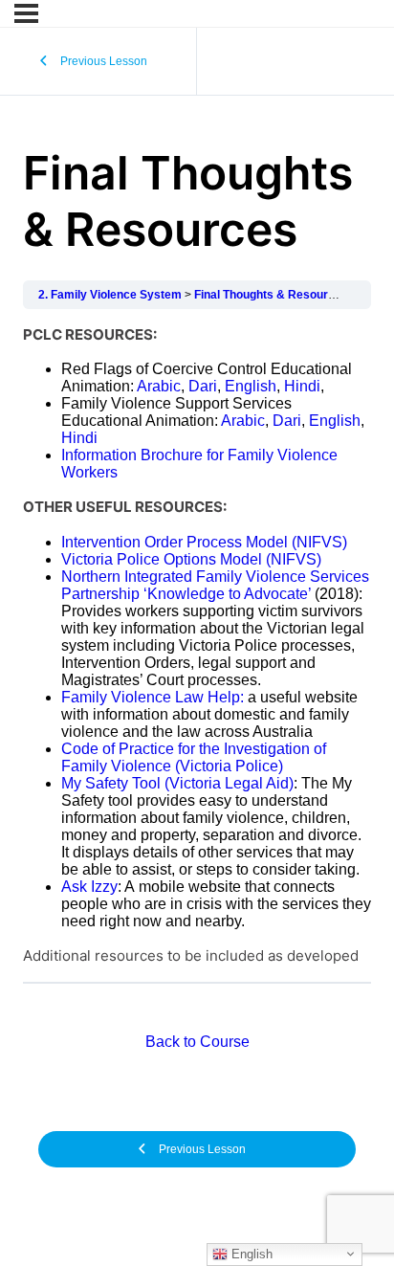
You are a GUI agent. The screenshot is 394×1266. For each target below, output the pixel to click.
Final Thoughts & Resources (271, 294)
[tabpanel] (197, 645)
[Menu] (26, 13)
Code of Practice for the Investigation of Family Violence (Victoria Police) (193, 757)
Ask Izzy (89, 886)
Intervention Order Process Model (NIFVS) (204, 542)
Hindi (300, 386)
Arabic (159, 386)
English (250, 386)
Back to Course (197, 1041)
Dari (202, 386)
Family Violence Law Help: (154, 697)
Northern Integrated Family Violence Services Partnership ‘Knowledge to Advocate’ (215, 585)
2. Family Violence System (110, 294)
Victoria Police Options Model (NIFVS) (191, 559)
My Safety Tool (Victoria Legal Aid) (177, 783)
